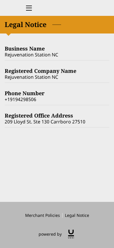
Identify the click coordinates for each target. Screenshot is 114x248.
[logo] (71, 234)
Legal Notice (77, 215)
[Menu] (28, 8)
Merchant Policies (42, 215)
